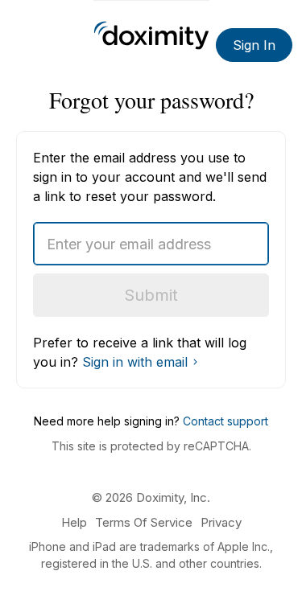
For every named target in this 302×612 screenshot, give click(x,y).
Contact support (225, 421)
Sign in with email (135, 362)
